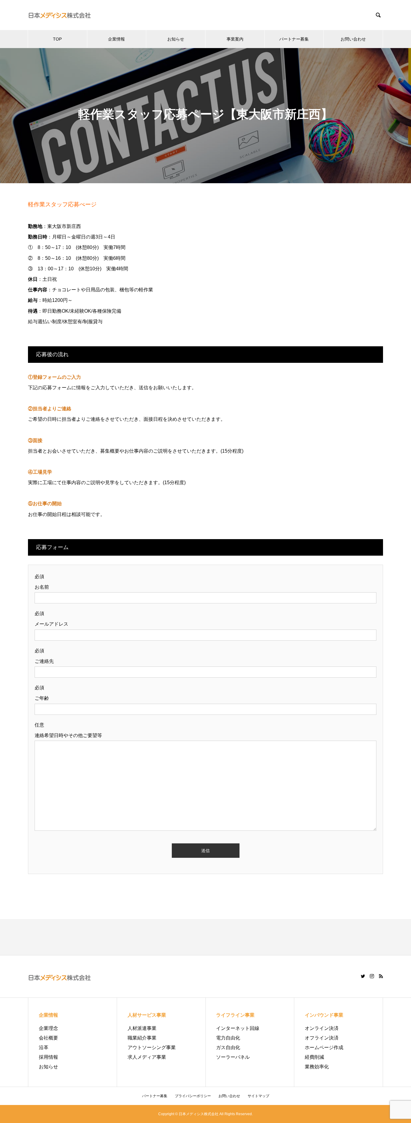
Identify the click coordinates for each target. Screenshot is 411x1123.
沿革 (43, 1047)
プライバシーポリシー (193, 1096)
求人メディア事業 (147, 1057)
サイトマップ (258, 1096)
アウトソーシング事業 (152, 1047)
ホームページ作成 (324, 1047)
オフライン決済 (321, 1037)
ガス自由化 (228, 1047)
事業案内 (235, 39)
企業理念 (48, 1028)
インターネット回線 (237, 1028)
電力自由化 (228, 1037)
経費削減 (314, 1057)
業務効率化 (317, 1066)
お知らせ (175, 39)
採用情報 (48, 1057)
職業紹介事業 (142, 1037)
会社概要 (48, 1037)
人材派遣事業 (142, 1028)
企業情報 (116, 39)
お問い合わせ (353, 39)
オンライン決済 (321, 1028)
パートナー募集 (294, 39)
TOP (57, 39)
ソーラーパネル (233, 1057)
